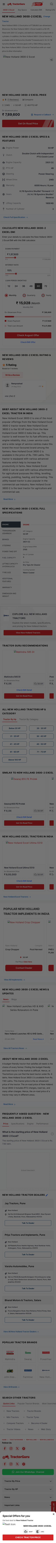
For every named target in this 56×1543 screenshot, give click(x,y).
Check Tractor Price (28, 1537)
